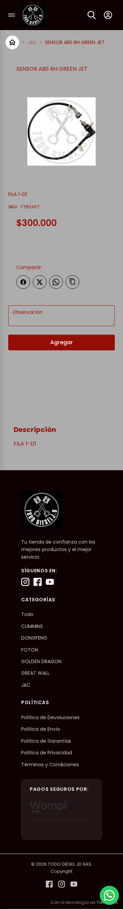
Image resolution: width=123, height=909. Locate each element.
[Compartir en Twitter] (39, 282)
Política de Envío (40, 729)
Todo (27, 614)
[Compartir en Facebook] (23, 282)
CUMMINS (32, 626)
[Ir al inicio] (12, 42)
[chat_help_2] (109, 895)
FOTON (29, 649)
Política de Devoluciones (50, 717)
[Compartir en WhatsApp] (56, 282)
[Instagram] (25, 582)
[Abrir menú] (11, 15)
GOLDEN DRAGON (41, 661)
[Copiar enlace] (72, 282)
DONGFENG (34, 637)
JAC (32, 42)
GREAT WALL (35, 673)
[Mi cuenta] (108, 15)
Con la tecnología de (84, 902)
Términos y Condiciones (50, 764)
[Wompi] (48, 806)
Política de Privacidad (46, 752)
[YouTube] (50, 582)
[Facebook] (37, 582)
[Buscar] (91, 15)
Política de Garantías (46, 741)
